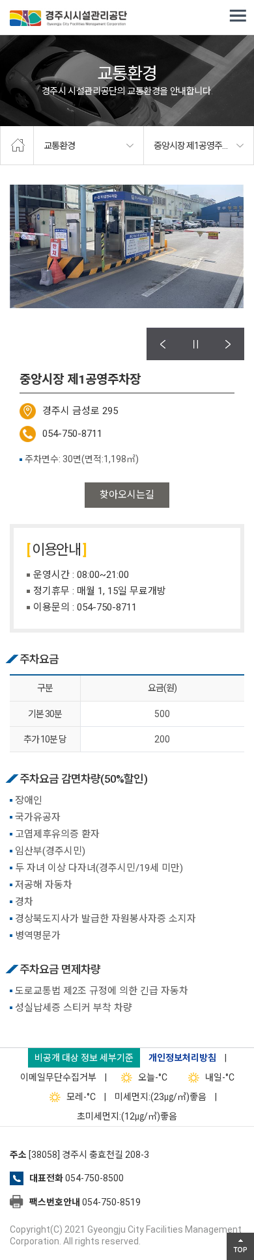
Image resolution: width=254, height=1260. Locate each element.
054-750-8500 (94, 1178)
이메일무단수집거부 (58, 1077)
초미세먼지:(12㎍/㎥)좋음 (127, 1116)
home (17, 145)
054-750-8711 (72, 434)
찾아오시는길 (127, 495)
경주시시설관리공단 (68, 19)
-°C (152, 1077)
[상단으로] (240, 1246)
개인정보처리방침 (182, 1058)
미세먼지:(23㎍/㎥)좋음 (160, 1097)
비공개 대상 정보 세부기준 (84, 1058)
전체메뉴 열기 (237, 16)
